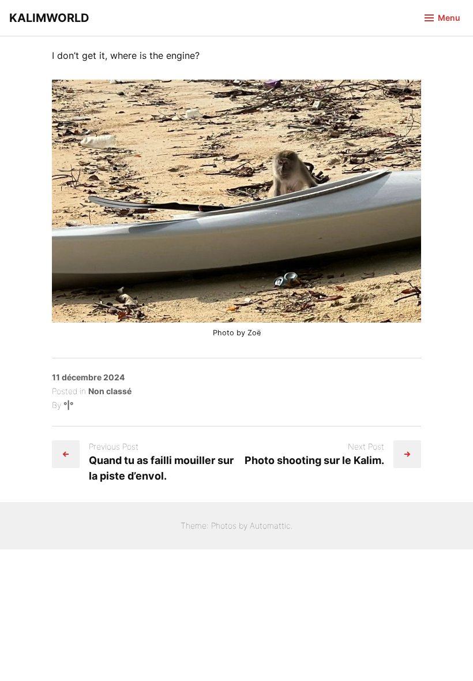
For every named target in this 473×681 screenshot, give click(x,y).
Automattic (270, 525)
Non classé (110, 391)
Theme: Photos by (215, 525)
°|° (68, 405)
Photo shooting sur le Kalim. (314, 460)
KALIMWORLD (49, 18)
